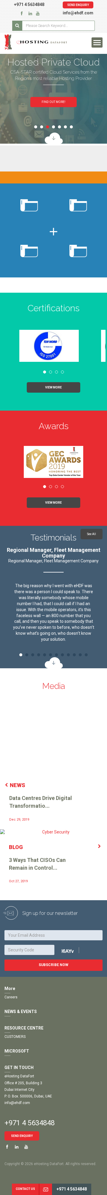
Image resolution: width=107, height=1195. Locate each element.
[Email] (45, 1189)
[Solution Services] (54, 138)
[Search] (17, 26)
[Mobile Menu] (97, 42)
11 (80, 654)
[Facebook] (22, 13)
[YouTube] (37, 13)
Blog (16, 847)
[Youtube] (26, 1147)
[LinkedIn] (30, 13)
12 (86, 654)
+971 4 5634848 (29, 4)
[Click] (74, 950)
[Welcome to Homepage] (35, 41)
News (17, 785)
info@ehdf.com (78, 12)
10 (74, 654)
